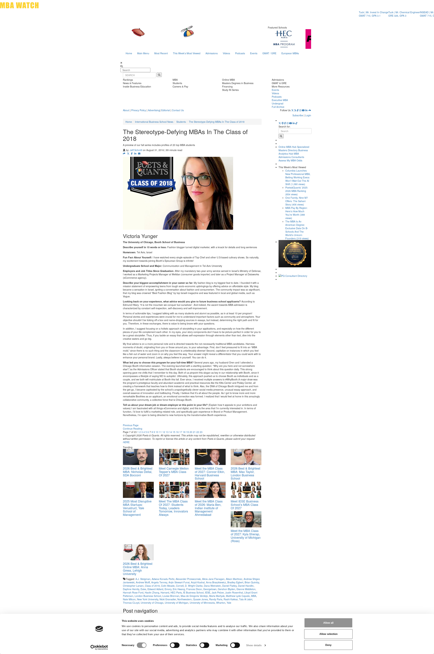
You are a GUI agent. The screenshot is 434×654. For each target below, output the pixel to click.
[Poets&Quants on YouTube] (303, 110)
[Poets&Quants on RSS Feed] (295, 110)
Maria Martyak (217, 596)
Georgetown (209, 589)
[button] (124, 153)
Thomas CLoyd (131, 602)
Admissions (211, 53)
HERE (126, 442)
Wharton (220, 602)
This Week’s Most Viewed (186, 53)
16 (177, 432)
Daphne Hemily (131, 589)
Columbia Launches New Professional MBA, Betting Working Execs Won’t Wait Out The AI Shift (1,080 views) (297, 177)
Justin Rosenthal (234, 592)
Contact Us (178, 110)
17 (180, 432)
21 (194, 432)
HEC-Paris (176, 592)
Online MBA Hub (287, 146)
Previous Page (131, 425)
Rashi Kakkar (231, 599)
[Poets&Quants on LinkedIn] (306, 110)
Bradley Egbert (235, 582)
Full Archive (278, 106)
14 (170, 432)
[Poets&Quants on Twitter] (292, 110)
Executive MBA (280, 100)
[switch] (175, 645)
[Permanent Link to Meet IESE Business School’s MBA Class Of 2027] (246, 490)
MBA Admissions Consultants (291, 155)
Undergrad (277, 103)
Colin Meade (168, 585)
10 (157, 432)
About (126, 110)
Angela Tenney (159, 582)
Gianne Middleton (245, 589)
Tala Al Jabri (245, 599)
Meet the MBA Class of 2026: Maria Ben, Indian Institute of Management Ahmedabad (209, 508)
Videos (226, 53)
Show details (254, 645)
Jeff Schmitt (136, 150)
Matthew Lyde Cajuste (238, 596)
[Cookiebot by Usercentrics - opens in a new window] (99, 647)
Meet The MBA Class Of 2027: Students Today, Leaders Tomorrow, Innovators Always (173, 508)
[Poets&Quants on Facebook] (298, 110)
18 (184, 432)
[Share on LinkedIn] (135, 153)
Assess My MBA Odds (290, 160)
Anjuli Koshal (198, 582)
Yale (229, 602)
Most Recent (161, 53)
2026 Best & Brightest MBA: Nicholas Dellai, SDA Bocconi (137, 471)
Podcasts (240, 53)
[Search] (159, 75)
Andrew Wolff (143, 582)
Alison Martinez (234, 579)
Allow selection (328, 633)
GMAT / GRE (269, 53)
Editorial (165, 110)
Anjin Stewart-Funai (179, 582)
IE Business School (193, 592)
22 (197, 432)
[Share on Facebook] (132, 153)
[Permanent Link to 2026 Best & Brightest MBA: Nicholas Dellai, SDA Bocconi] (138, 457)
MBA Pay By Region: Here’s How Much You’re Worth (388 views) (296, 213)
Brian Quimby (252, 582)
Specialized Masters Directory (294, 148)
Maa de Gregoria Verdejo (194, 596)
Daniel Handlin (246, 585)
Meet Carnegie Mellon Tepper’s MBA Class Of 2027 (174, 471)
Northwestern (184, 599)
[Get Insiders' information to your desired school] (295, 253)
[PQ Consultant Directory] (295, 276)
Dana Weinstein (212, 585)
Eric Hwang (179, 589)
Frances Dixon (194, 589)
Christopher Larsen (133, 585)
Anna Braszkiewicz (216, 582)
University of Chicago (152, 602)
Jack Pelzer (218, 592)
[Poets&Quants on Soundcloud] (309, 110)
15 (174, 432)
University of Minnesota (202, 602)
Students (181, 121)
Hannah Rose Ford (133, 592)
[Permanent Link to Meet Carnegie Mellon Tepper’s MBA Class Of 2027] (174, 457)
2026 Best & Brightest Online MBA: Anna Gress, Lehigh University (137, 568)
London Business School (148, 596)
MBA (253, 596)
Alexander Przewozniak (188, 579)
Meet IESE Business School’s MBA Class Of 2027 (245, 504)
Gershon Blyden (226, 589)
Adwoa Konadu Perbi (163, 579)
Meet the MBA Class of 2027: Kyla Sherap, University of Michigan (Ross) (246, 535)
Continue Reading (132, 428)
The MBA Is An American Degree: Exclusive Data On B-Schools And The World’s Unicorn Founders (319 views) (297, 230)
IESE (207, 592)
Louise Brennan (170, 596)
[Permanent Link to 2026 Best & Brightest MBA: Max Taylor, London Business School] (246, 457)
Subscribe (297, 115)
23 (201, 432)
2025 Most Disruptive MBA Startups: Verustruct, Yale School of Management (137, 508)
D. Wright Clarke (194, 585)
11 (160, 432)
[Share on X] (128, 153)
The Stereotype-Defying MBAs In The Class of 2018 (216, 121)
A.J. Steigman (142, 579)
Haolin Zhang (152, 592)
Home (129, 53)
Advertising (154, 110)
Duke (143, 589)
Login (308, 115)
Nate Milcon (129, 599)
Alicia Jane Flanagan (213, 579)
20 (191, 432)
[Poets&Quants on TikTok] (296, 123)
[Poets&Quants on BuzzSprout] (283, 123)
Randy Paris (215, 599)
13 (167, 432)
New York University (147, 599)
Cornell (180, 585)
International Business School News (154, 121)
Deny (328, 644)
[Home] (182, 34)
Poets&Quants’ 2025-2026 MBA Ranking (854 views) (296, 191)
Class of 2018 (152, 585)
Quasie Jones (200, 599)
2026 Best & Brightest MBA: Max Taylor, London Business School (245, 473)
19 (187, 432)
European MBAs (290, 53)
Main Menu (143, 53)
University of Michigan (176, 602)
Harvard (165, 592)
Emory (168, 589)
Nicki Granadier (168, 599)
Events (253, 53)
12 (163, 432)
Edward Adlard (155, 589)
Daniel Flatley (229, 585)
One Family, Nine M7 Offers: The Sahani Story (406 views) (296, 201)
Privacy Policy (138, 110)
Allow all (328, 622)
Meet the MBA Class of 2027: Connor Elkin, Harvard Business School (210, 473)
